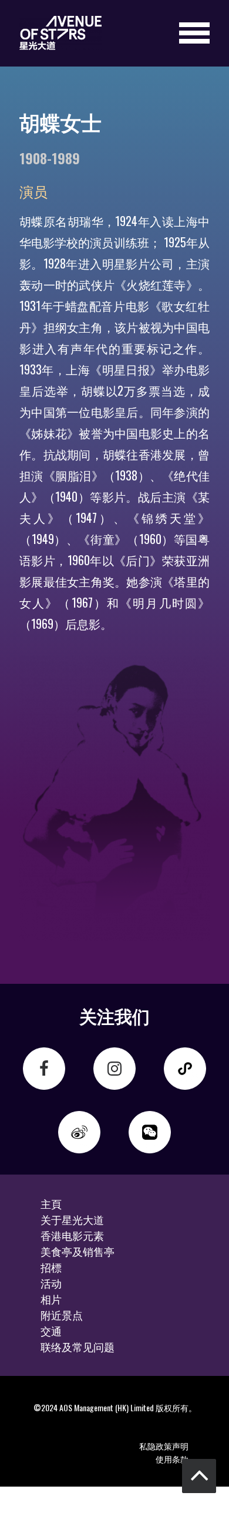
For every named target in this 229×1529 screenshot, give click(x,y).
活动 (51, 1283)
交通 (51, 1330)
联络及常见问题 (77, 1346)
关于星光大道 (72, 1219)
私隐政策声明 (163, 1446)
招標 (51, 1267)
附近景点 (62, 1314)
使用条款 (172, 1458)
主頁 (51, 1203)
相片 (51, 1298)
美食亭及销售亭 (77, 1251)
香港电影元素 (72, 1235)
